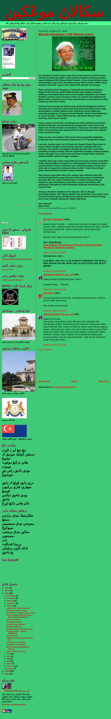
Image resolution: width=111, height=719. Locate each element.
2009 (7, 671)
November (11, 598)
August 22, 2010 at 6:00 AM (54, 271)
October (10, 601)
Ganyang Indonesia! (14, 622)
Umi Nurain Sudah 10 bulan (16, 610)
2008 (7, 674)
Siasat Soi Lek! (12, 635)
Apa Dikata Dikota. (13, 619)
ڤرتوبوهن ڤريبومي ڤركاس (12, 280)
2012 (7, 588)
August (10, 606)
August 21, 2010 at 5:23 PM (54, 252)
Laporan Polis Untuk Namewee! (18, 608)
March (9, 664)
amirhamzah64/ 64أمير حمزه (58, 274)
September (11, 603)
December (11, 596)
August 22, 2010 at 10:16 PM (54, 311)
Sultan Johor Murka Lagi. (15, 651)
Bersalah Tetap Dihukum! (15, 624)
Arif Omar (48, 293)
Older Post (103, 381)
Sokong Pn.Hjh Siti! (13, 627)
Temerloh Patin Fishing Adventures (17, 259)
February (11, 666)
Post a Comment (45, 349)
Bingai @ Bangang (53, 219)
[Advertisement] (54, 364)
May (9, 659)
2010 (7, 593)
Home (74, 381)
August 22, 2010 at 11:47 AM (54, 289)
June (9, 656)
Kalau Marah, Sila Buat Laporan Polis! (20, 613)
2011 (7, 591)
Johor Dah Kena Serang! (15, 642)
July (9, 654)
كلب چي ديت (7, 269)
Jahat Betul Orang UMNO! (16, 645)
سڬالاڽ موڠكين (55, 11)
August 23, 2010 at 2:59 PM (54, 345)
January (10, 669)
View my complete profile (13, 704)
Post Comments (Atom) (63, 387)
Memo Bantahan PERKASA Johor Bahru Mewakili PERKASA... (19, 616)
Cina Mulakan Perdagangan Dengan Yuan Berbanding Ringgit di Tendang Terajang (72, 246)
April (9, 661)
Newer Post (44, 381)
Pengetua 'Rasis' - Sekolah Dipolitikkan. (16, 632)
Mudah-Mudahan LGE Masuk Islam (19, 629)
